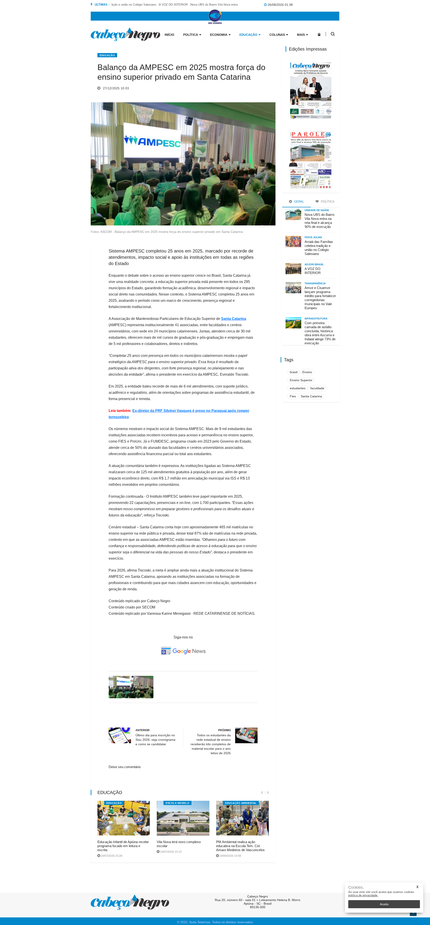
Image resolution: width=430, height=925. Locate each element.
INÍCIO (169, 34)
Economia (218, 34)
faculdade (317, 388)
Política (190, 34)
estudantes (297, 388)
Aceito (384, 904)
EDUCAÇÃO (114, 803)
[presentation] (262, 793)
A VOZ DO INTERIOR (161, 4)
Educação (248, 34)
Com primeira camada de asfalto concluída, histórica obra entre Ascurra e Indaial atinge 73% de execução (320, 333)
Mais (301, 34)
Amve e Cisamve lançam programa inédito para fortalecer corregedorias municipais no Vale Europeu (320, 298)
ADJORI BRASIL (314, 264)
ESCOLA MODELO (177, 803)
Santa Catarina (233, 319)
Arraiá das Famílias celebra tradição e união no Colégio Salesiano (319, 248)
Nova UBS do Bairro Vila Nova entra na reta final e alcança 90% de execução (228, 4)
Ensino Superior (301, 380)
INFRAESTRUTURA (316, 318)
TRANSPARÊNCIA (315, 283)
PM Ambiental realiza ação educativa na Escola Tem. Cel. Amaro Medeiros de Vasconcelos (240, 846)
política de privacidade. (363, 895)
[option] (162, 5)
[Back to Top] (413, 912)
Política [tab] (327, 201)
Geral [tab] (298, 201)
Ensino (307, 372)
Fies (293, 396)
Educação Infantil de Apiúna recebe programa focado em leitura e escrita (123, 846)
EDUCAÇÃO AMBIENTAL (241, 803)
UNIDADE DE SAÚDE (317, 210)
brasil (293, 372)
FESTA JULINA (313, 237)
